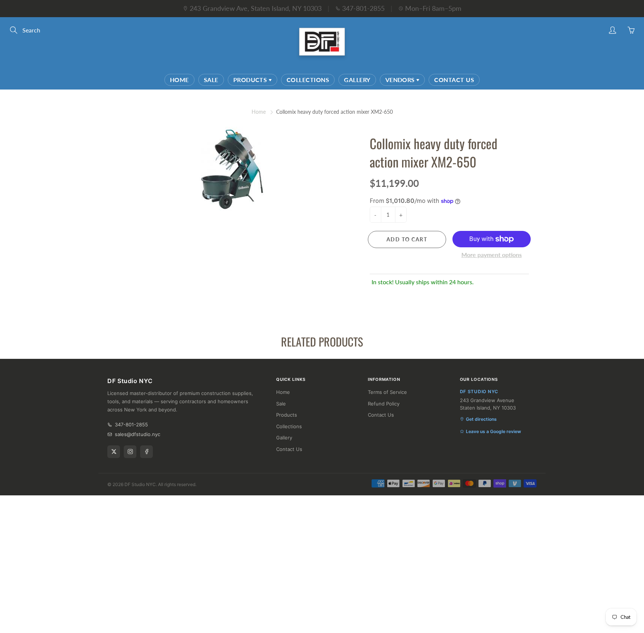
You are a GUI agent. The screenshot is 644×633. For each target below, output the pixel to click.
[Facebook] (146, 451)
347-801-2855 (363, 8)
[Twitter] (113, 451)
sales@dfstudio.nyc (137, 434)
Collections (308, 79)
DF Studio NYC (140, 484)
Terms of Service (387, 392)
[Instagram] (130, 451)
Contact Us (454, 79)
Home (179, 79)
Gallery (357, 79)
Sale (211, 79)
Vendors (401, 79)
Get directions (481, 419)
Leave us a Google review (493, 431)
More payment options (491, 254)
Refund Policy (384, 404)
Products (251, 79)
